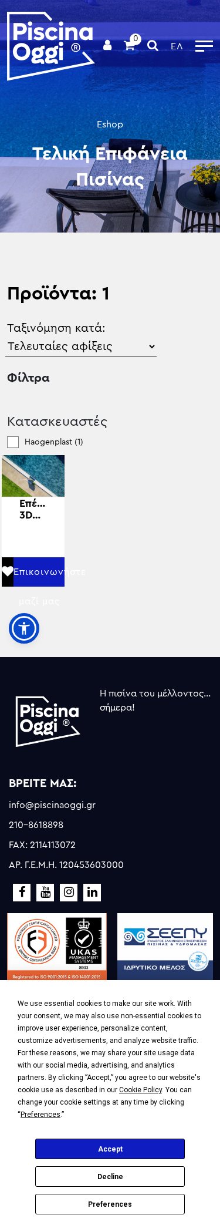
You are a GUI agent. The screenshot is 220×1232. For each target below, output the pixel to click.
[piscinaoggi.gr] (51, 46)
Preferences (110, 1204)
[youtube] (45, 892)
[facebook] (22, 892)
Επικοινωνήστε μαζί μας (39, 577)
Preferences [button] (40, 1114)
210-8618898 (36, 825)
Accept (110, 1149)
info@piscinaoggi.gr (52, 805)
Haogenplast (54, 442)
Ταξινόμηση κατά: (56, 328)
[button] (24, 628)
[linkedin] (92, 892)
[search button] (153, 46)
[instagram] (68, 892)
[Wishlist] (7, 572)
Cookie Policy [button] (140, 1090)
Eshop (110, 124)
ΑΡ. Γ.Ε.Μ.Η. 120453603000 (66, 865)
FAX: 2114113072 (42, 845)
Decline (110, 1177)
